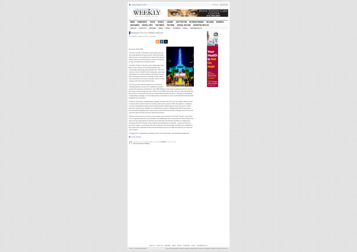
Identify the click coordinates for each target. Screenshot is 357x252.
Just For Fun (181, 22)
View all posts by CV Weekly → (142, 143)
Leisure (170, 22)
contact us (200, 248)
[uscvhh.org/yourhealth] (212, 59)
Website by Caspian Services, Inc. (219, 248)
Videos (161, 28)
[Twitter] (224, 5)
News (132, 22)
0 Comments (152, 36)
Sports (161, 22)
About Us (133, 28)
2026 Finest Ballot (196, 28)
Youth (152, 22)
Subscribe (152, 28)
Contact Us (142, 28)
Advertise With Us (201, 25)
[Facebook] (221, 5)
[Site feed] (227, 5)
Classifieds (176, 28)
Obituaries (134, 25)
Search (216, 4)
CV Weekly (134, 36)
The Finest (159, 25)
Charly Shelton (136, 137)
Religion (210, 22)
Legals (185, 28)
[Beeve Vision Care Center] (198, 13)
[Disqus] (161, 170)
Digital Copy (147, 25)
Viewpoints (142, 22)
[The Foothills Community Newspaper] (147, 12)
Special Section (184, 25)
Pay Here (170, 25)
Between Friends (196, 22)
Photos (167, 28)
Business (220, 22)
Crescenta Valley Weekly (140, 248)
